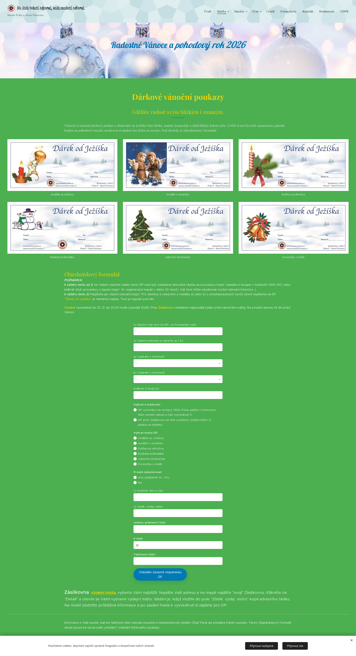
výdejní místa (103, 592)
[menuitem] (208, 11)
